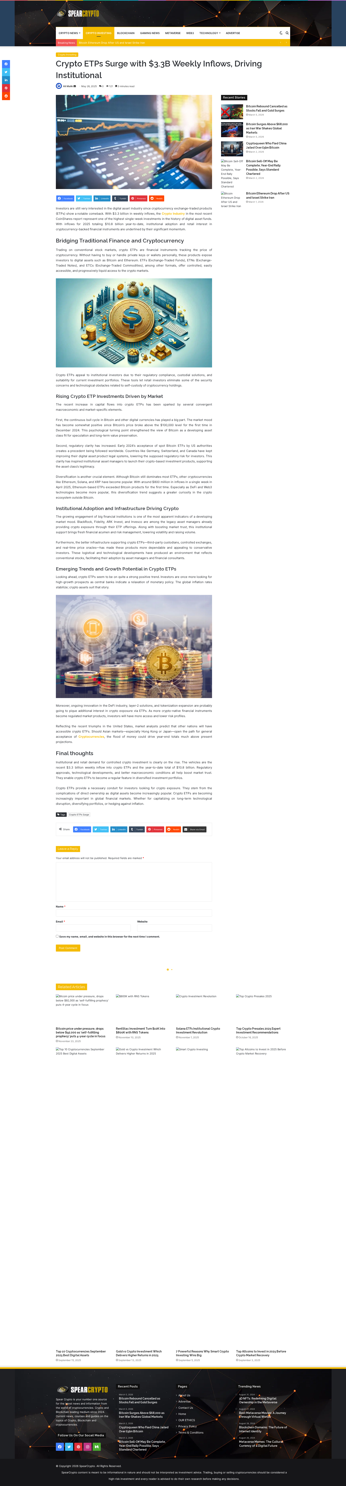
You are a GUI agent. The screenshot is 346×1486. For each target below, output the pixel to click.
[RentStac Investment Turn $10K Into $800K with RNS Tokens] (143, 1009)
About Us (184, 1395)
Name (60, 906)
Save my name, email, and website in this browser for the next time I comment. (109, 936)
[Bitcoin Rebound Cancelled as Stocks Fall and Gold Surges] (232, 111)
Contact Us (185, 1407)
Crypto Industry (174, 213)
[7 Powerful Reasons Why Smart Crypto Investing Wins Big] (203, 1197)
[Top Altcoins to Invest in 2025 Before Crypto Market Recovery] (263, 1197)
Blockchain (126, 33)
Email (60, 921)
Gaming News (150, 33)
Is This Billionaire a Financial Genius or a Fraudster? (111, 42)
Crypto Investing (99, 33)
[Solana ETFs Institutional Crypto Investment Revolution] (203, 1009)
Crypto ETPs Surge (79, 814)
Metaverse (173, 33)
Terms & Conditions (190, 1432)
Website (142, 921)
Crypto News (68, 33)
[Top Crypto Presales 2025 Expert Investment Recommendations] (263, 1009)
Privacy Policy (187, 1426)
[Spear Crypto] (78, 14)
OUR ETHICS (186, 1420)
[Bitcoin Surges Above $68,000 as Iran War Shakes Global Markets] (232, 129)
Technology (208, 33)
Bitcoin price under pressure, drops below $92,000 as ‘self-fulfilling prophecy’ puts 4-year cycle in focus (80, 1032)
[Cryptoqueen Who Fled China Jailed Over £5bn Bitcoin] (232, 148)
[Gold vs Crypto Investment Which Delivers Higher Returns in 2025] (143, 1197)
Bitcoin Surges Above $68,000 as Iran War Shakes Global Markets (267, 128)
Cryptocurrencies (91, 736)
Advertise (233, 33)
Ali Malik (68, 86)
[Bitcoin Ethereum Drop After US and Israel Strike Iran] (232, 199)
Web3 (190, 33)
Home (182, 1414)
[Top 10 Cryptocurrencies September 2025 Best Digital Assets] (83, 1197)
